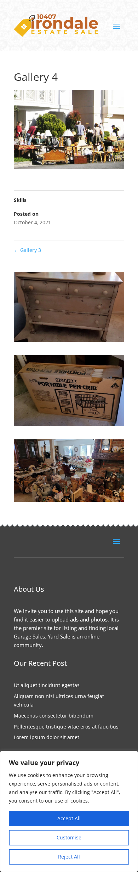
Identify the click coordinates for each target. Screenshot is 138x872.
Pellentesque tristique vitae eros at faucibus (66, 726)
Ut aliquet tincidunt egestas (47, 685)
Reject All (69, 856)
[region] (69, 811)
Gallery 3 (27, 250)
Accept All (69, 818)
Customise (69, 837)
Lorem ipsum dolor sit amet (46, 737)
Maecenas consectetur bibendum (53, 715)
